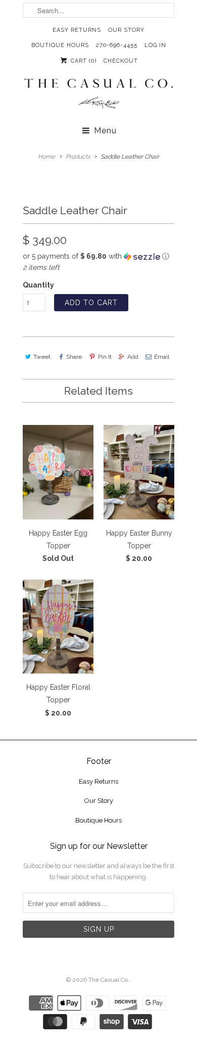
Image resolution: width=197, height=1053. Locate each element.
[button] (98, 256)
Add (132, 356)
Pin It (104, 356)
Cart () (82, 61)
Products (78, 156)
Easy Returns (77, 30)
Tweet (42, 356)
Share (74, 356)
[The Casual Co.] (98, 94)
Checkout (121, 61)
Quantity (38, 285)
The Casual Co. (108, 979)
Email (161, 356)
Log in (155, 45)
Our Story (126, 30)
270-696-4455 (116, 45)
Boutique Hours (60, 45)
